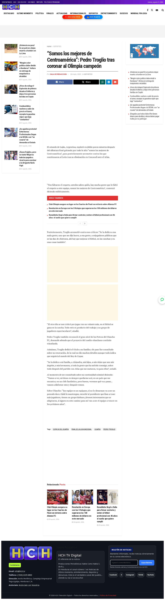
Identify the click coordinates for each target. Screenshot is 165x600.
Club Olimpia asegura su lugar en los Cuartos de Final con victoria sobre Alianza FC (83, 204)
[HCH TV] (31, 553)
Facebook (113, 575)
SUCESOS (124, 13)
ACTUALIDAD (61, 13)
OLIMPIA (97, 429)
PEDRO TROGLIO (109, 429)
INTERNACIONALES (78, 13)
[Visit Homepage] (11, 7)
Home (49, 46)
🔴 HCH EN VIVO (72, 17)
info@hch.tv (20, 571)
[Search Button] (163, 10)
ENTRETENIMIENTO (109, 13)
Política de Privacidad (108, 595)
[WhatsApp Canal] (162, 299)
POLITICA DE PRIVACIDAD (52, 2)
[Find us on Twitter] (152, 10)
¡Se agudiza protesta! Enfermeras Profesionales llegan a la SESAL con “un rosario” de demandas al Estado (145, 107)
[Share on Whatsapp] (102, 82)
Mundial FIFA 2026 (139, 13)
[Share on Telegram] (109, 82)
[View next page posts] (85, 223)
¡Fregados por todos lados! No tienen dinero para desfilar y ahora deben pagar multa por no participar (144, 116)
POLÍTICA (40, 13)
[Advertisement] (82, 31)
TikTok (140, 575)
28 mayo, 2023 (75, 74)
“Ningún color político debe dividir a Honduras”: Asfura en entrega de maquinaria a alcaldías (143, 80)
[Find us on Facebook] (147, 10)
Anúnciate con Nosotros (29, 585)
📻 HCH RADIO (93, 17)
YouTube (150, 575)
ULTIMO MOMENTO (25, 13)
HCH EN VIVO (22, 2)
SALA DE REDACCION (58, 74)
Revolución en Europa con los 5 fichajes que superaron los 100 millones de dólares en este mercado (81, 513)
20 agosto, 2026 (53, 519)
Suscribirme (146, 562)
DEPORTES (93, 13)
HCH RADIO (31, 2)
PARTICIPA (39, 2)
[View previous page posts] (80, 223)
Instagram (130, 575)
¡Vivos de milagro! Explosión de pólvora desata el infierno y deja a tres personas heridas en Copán (27, 91)
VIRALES (50, 13)
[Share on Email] (115, 82)
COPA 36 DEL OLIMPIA (61, 429)
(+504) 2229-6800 (24, 575)
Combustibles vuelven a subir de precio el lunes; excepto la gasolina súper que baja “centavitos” (144, 98)
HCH (14, 2)
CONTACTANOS (7, 2)
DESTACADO (9, 13)
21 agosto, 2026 (25, 57)
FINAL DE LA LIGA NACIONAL (82, 429)
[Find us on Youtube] (157, 10)
